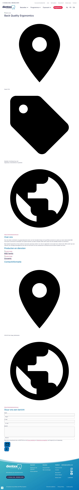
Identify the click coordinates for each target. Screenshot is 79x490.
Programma (35, 7)
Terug (8, 450)
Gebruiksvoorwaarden (42, 440)
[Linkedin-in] (71, 471)
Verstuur (9, 446)
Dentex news (68, 2)
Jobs (48, 2)
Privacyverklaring (31, 440)
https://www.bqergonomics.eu (11, 234)
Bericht (6, 426)
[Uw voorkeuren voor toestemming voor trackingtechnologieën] (2, 488)
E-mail (5, 419)
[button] (58, 7)
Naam (5, 412)
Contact (75, 2)
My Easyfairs (53, 2)
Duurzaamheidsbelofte (40, 2)
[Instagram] (71, 469)
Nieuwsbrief (61, 2)
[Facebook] (71, 474)
